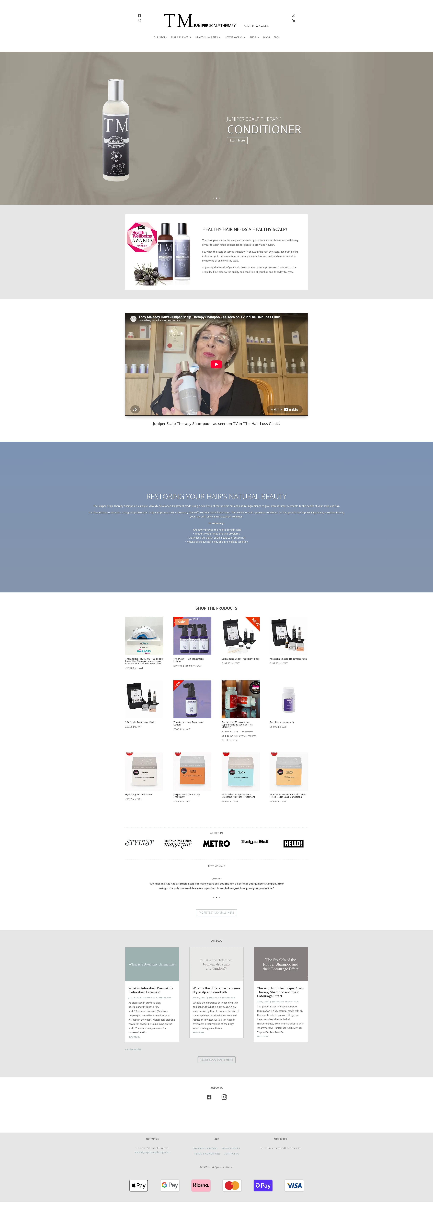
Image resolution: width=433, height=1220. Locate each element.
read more (134, 1036)
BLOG (266, 37)
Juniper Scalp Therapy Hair (157, 997)
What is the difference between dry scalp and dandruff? (216, 990)
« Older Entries (133, 1049)
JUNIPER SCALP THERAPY (254, 134)
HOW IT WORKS (234, 37)
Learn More (237, 156)
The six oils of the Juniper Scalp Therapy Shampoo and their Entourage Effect (280, 992)
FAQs (276, 37)
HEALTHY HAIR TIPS (206, 37)
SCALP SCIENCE (179, 37)
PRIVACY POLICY (231, 1148)
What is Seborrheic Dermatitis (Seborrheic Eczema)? (151, 990)
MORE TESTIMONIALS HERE (216, 912)
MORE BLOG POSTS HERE (216, 1059)
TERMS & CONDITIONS (207, 1153)
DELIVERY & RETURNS (205, 1148)
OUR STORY (160, 37)
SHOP (253, 37)
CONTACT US (231, 1153)
